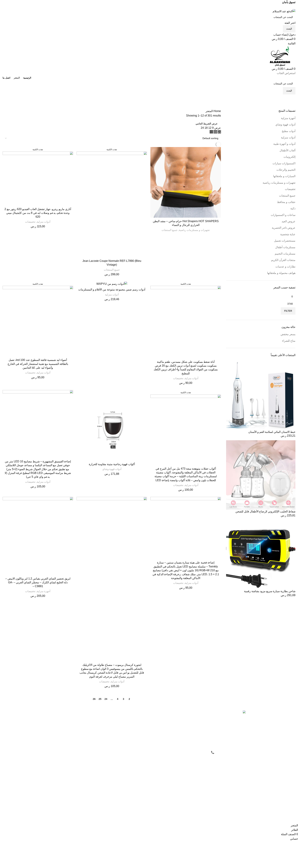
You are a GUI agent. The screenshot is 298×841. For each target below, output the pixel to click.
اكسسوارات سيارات (283, 163)
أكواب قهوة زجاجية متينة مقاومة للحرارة (112, 464)
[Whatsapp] (241, 811)
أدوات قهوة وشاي (285, 124)
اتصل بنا (192, 731)
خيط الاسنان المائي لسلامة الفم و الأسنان (271, 431)
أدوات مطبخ (288, 131)
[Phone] (222, 811)
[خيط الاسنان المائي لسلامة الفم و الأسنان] (260, 395)
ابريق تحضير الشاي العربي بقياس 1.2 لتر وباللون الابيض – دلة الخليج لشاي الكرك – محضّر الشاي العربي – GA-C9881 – (37, 582)
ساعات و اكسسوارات (283, 214)
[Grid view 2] (219, 132)
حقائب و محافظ (286, 202)
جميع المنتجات (287, 195)
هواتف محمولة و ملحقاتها (281, 272)
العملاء (144, 713)
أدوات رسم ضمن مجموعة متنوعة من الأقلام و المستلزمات (111, 289)
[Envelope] (232, 811)
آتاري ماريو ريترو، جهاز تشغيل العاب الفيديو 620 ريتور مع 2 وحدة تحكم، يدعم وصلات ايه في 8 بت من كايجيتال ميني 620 (37, 213)
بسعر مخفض (288, 334)
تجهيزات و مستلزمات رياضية (279, 182)
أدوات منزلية (288, 137)
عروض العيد (288, 221)
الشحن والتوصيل (89, 737)
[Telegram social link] (141, 6)
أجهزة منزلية (288, 118)
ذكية (292, 208)
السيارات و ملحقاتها (284, 176)
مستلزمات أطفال (285, 247)
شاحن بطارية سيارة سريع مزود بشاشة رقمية (269, 591)
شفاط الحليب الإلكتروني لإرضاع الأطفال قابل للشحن (265, 511)
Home (217, 111)
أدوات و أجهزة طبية (284, 143)
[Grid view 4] (211, 132)
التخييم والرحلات (285, 169)
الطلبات (143, 725)
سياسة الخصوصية (89, 719)
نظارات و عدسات (285, 266)
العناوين (143, 731)
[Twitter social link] (153, 6)
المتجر (193, 725)
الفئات (289, 107)
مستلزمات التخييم (285, 253)
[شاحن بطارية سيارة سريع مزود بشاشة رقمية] (260, 554)
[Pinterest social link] (149, 6)
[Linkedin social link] (145, 6)
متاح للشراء (288, 340)
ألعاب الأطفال (287, 150)
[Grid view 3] (215, 132)
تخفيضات (290, 189)
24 (106, 699)
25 (100, 699)
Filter (288, 311)
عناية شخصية (287, 234)
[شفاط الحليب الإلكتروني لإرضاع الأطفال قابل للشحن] (260, 474)
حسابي (143, 719)
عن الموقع (191, 713)
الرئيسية (192, 719)
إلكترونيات (289, 156)
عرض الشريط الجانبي (206, 123)
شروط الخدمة (91, 725)
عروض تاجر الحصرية (283, 227)
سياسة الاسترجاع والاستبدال (84, 731)
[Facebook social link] (157, 6)
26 (94, 699)
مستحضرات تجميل (284, 240)
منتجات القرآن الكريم (283, 260)
